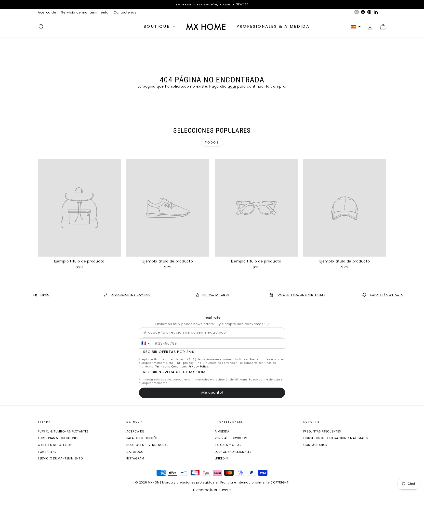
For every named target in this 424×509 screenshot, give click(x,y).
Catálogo (135, 452)
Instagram (135, 458)
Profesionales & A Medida (273, 26)
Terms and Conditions (171, 366)
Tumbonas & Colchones (58, 438)
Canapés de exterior (55, 445)
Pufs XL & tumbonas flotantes (63, 431)
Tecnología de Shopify (212, 490)
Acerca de (47, 12)
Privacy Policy (198, 366)
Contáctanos (315, 445)
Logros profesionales (233, 452)
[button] (356, 26)
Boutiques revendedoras (147, 445)
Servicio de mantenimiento (85, 12)
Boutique (158, 26)
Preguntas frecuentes (322, 431)
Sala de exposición (142, 438)
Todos (212, 142)
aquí (232, 86)
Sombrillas (47, 452)
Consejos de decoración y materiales (336, 438)
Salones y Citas (228, 445)
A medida (222, 431)
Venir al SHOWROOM (231, 438)
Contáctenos (125, 12)
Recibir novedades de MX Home (175, 372)
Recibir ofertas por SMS (168, 352)
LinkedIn (221, 458)
